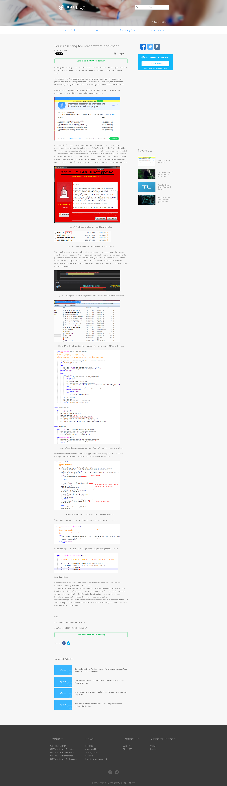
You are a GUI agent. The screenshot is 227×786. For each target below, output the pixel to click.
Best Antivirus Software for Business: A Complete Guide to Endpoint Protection (98, 704)
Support (126, 746)
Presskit (89, 755)
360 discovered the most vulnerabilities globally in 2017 (164, 200)
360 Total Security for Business (63, 759)
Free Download (155, 64)
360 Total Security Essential (62, 749)
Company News (128, 30)
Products (98, 30)
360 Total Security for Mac (61, 755)
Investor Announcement (96, 759)
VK (157, 47)
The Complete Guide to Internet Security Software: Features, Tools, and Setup (99, 681)
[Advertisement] (155, 110)
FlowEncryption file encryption (164, 161)
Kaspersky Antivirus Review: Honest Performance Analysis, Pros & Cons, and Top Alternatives (100, 670)
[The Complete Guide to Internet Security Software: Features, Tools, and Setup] (63, 682)
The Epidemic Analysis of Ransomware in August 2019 (165, 174)
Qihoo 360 (127, 749)
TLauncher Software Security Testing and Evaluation (164, 187)
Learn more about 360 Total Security (91, 61)
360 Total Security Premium (62, 752)
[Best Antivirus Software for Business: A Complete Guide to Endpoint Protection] (63, 705)
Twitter (150, 47)
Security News (158, 30)
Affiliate (153, 746)
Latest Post (69, 30)
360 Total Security (58, 746)
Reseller (153, 749)
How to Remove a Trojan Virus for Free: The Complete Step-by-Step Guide (100, 693)
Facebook (143, 47)
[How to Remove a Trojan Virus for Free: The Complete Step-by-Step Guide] (63, 693)
